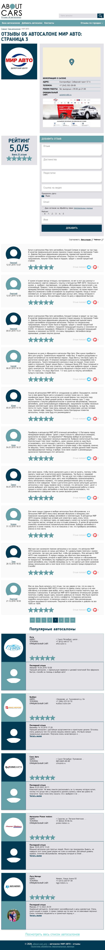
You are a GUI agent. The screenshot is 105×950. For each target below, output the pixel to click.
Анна (13, 445)
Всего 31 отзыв (19, 154)
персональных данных (83, 208)
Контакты (49, 23)
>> (72, 620)
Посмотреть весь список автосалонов (52, 934)
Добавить (72, 228)
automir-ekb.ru (65, 95)
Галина (13, 524)
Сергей (13, 366)
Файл (47, 196)
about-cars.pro (40, 944)
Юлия (13, 406)
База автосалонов (11, 23)
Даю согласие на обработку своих (68, 208)
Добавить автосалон (32, 23)
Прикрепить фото (49, 194)
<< (32, 620)
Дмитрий (13, 294)
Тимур (13, 485)
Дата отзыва (86, 240)
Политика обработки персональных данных (52, 946)
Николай (13, 263)
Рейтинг (45, 212)
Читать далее (36, 736)
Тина (13, 562)
